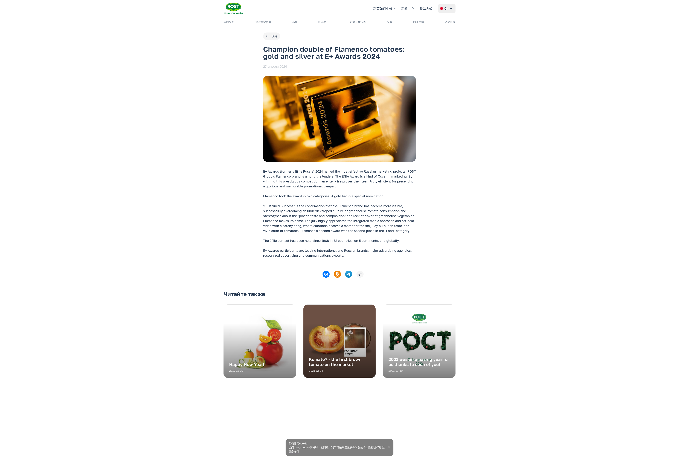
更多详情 (294, 451)
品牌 (294, 21)
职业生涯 (418, 21)
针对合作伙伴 (358, 21)
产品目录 (450, 21)
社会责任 (323, 21)
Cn (446, 8)
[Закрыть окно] (389, 447)
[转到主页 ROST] (234, 8)
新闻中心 (407, 8)
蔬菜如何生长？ (384, 8)
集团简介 (229, 21)
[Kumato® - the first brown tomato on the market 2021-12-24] (339, 376)
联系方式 (426, 8)
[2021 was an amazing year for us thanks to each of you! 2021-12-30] (419, 376)
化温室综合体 (263, 21)
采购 (389, 21)
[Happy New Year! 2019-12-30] (260, 376)
